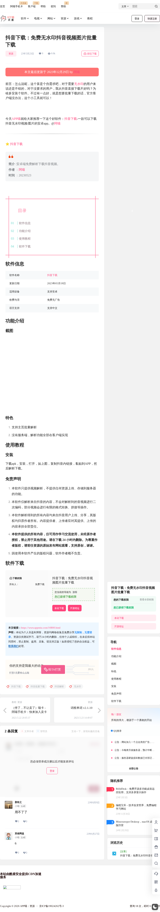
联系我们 (13, 646)
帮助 (43, 6)
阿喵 (77, 72)
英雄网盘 (19, 833)
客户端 (32, 5)
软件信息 (25, 223)
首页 (2, 6)
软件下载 (25, 246)
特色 (113, 671)
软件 (23, 18)
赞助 (63, 5)
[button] (155, 907)
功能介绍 (25, 231)
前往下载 (92, 53)
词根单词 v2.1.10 (81, 707)
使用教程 (25, 238)
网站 (50, 18)
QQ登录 (117, 731)
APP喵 (16, 118)
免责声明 (116, 693)
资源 (63, 18)
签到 (53, 6)
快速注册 (152, 18)
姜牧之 (18, 802)
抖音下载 (70, 118)
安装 (113, 686)
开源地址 (74, 608)
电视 (37, 18)
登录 (137, 18)
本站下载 (59, 608)
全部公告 (133, 768)
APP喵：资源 (27, 906)
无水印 (79, 84)
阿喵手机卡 (16, 5)
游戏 (76, 18)
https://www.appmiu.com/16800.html (40, 627)
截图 (113, 663)
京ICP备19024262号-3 (51, 906)
